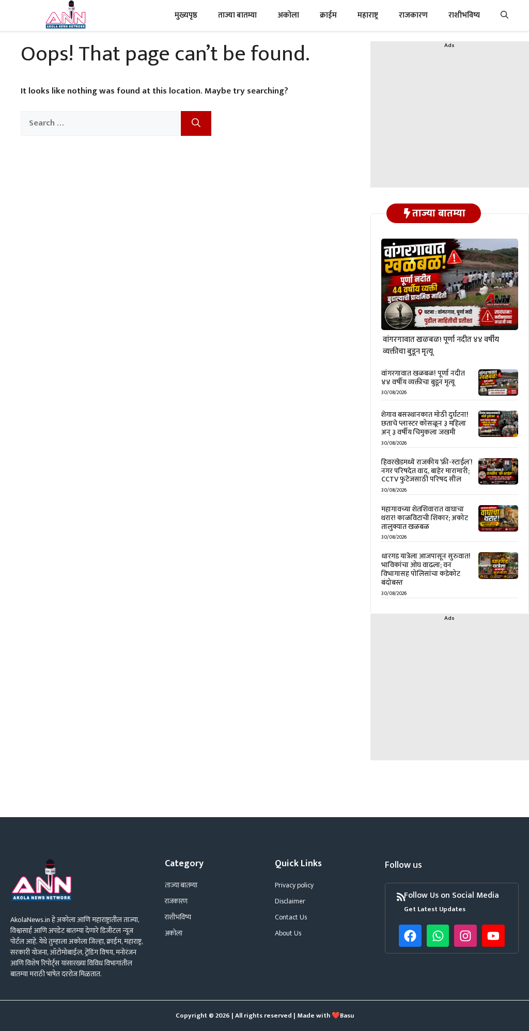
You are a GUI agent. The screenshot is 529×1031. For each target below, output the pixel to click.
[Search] (196, 123)
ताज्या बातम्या (237, 15)
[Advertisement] (449, 123)
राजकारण (413, 15)
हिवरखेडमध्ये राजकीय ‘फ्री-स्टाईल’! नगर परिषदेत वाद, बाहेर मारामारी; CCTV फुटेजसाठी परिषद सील (427, 471)
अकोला (288, 15)
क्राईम (328, 15)
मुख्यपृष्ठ (186, 15)
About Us (288, 933)
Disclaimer (290, 901)
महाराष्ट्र (367, 15)
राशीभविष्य (464, 15)
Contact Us (291, 917)
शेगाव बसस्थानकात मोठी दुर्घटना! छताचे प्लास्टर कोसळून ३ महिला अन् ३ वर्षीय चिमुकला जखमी (425, 423)
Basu (347, 1015)
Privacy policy (294, 885)
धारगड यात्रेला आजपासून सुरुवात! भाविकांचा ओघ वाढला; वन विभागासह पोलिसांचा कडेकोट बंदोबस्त (426, 569)
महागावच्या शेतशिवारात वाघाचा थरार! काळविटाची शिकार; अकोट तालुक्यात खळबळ (424, 518)
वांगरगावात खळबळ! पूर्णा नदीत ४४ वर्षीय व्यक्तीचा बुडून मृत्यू (441, 345)
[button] (504, 15)
